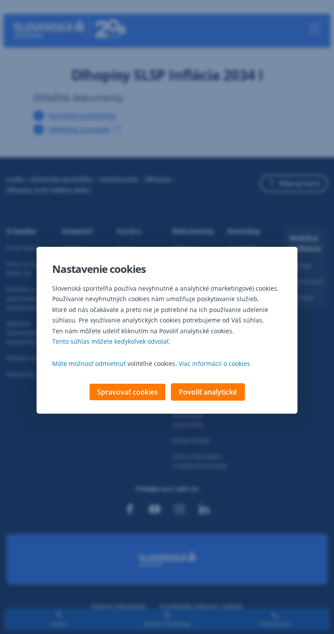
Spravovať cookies (127, 392)
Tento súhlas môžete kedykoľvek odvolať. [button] (111, 341)
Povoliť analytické (208, 392)
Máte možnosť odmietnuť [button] (89, 363)
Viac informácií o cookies (214, 363)
